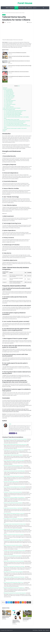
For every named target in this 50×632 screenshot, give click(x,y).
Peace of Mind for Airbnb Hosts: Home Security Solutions (18, 71)
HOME (8, 7)
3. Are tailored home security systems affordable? (12, 113)
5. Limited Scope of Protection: (9, 104)
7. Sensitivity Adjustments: (9, 106)
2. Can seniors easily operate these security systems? (13, 111)
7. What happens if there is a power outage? (11, 119)
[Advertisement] (17, 31)
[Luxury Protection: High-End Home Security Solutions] (6, 612)
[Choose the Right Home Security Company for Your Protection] (27, 613)
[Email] (16, 433)
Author (4, 130)
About (26, 7)
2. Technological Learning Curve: (10, 100)
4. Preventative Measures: (8, 94)
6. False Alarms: (7, 105)
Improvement (11, 7)
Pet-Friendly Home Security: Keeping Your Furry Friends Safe (19, 76)
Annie (5, 22)
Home (4, 12)
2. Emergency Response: (8, 91)
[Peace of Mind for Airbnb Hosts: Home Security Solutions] (5, 73)
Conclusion (5, 129)
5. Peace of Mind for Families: (9, 95)
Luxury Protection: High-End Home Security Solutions (6, 617)
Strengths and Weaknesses (7, 89)
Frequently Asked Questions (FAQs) (9, 109)
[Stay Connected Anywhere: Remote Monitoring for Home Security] (17, 614)
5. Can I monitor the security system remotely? (12, 115)
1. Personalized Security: (8, 90)
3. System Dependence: (8, 101)
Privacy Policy (21, 7)
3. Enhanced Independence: (9, 92)
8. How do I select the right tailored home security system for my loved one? (17, 120)
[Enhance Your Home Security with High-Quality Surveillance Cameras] (5, 57)
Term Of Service (35, 630)
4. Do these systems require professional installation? (13, 114)
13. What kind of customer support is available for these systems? (15, 128)
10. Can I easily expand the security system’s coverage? (13, 123)
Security (16, 7)
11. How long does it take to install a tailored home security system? (15, 124)
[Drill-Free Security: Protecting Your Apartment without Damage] (5, 67)
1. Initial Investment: (7, 99)
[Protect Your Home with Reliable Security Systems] (5, 53)
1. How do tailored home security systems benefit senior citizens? (15, 110)
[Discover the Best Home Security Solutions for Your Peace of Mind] (5, 61)
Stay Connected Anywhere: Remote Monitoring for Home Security (16, 621)
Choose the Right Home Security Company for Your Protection (27, 618)
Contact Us (30, 7)
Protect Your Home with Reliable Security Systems (17, 52)
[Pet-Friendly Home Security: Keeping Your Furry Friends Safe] (5, 79)
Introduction (5, 87)
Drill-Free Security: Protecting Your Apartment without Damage (19, 65)
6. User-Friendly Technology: (9, 96)
